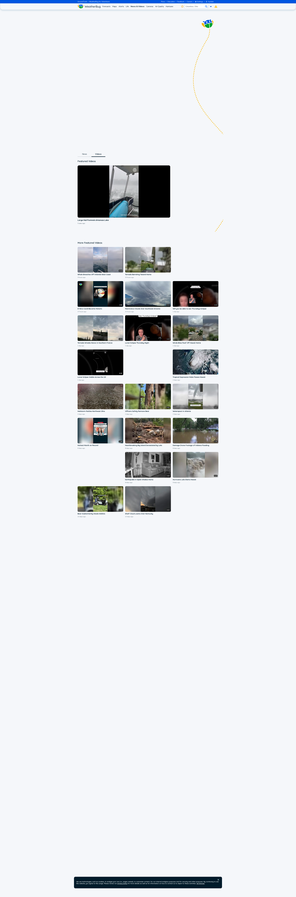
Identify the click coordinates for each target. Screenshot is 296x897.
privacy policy (122, 883)
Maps (114, 6)
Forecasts (106, 6)
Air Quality (159, 6)
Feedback (180, 2)
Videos (98, 154)
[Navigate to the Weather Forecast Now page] (89, 6)
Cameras (149, 6)
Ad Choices (201, 883)
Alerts (121, 6)
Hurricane (169, 6)
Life (127, 6)
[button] (218, 879)
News (84, 154)
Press (163, 2)
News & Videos (137, 6)
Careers (190, 2)
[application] (124, 191)
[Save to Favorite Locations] (182, 6)
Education (171, 2)
